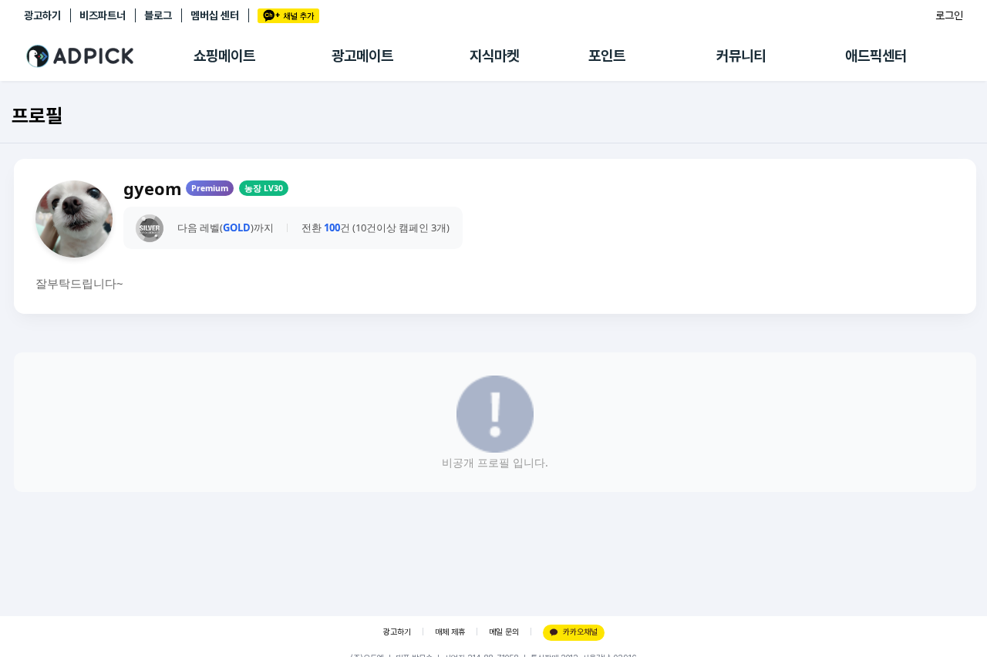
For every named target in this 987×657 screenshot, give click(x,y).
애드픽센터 (876, 56)
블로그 (158, 15)
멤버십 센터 (214, 15)
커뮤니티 (741, 56)
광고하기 (42, 15)
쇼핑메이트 (224, 56)
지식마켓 (494, 56)
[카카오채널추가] (288, 16)
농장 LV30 (263, 188)
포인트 (606, 56)
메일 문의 (504, 632)
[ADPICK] (109, 56)
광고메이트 (362, 56)
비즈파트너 (102, 15)
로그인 (949, 15)
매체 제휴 (450, 632)
